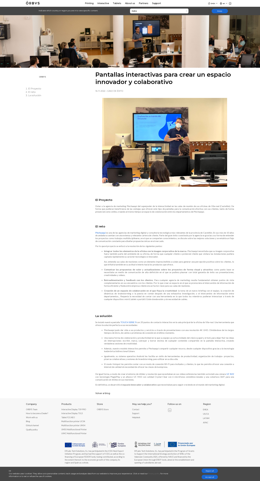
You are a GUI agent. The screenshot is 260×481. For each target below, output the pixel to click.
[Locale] (231, 3)
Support (135, 413)
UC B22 (230, 374)
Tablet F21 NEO (68, 417)
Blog (28, 421)
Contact (135, 409)
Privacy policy (154, 473)
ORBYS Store (103, 409)
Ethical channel (32, 425)
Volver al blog (102, 393)
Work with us (32, 417)
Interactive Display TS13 (72, 413)
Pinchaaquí (100, 232)
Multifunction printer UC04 (73, 421)
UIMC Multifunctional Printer (74, 433)
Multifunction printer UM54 (73, 425)
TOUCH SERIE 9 (128, 322)
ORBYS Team (31, 409)
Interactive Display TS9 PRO (73, 409)
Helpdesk (136, 417)
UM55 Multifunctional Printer (74, 429)
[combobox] (159, 11)
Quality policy (32, 429)
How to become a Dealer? (37, 413)
